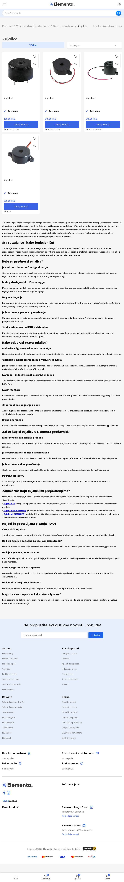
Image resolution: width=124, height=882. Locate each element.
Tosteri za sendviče (70, 679)
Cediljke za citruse (69, 653)
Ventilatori (6, 669)
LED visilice (6, 733)
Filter (34, 45)
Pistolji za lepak (8, 664)
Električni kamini (69, 738)
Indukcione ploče (69, 669)
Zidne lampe (7, 727)
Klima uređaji (7, 653)
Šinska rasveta (8, 712)
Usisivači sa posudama (72, 722)
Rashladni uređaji (9, 674)
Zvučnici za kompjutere (72, 733)
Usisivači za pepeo (70, 717)
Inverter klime (8, 689)
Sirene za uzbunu (63, 26)
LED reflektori (8, 722)
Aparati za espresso (70, 664)
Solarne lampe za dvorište (13, 702)
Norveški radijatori (70, 712)
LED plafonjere (8, 717)
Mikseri (65, 684)
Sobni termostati (69, 702)
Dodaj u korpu (21, 124)
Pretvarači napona (10, 658)
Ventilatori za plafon (11, 679)
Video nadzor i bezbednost (33, 26)
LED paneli (6, 738)
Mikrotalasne (67, 674)
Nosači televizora (69, 707)
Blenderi (65, 658)
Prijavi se (95, 635)
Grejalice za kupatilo (70, 727)
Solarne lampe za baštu (12, 707)
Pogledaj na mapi (70, 834)
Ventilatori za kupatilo (11, 684)
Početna (7, 26)
